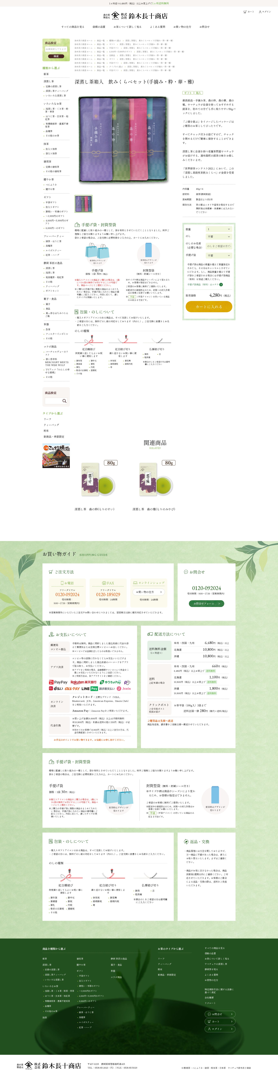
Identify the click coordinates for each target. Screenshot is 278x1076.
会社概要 (209, 997)
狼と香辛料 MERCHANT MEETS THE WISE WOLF (57, 361)
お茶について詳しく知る (127, 27)
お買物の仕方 (211, 980)
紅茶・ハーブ (52, 254)
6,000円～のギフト (55, 228)
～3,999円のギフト (55, 216)
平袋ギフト (51, 202)
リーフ (47, 419)
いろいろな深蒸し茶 (56, 95)
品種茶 (49, 131)
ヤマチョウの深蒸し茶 (216, 964)
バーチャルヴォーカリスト (56, 353)
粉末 (46, 431)
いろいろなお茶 (53, 103)
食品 (48, 308)
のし (188, 236)
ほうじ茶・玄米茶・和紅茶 (56, 118)
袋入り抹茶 (51, 153)
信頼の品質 (99, 27)
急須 (48, 329)
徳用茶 (47, 161)
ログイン (217, 1029)
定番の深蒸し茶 (53, 86)
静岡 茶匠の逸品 (53, 263)
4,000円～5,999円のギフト (56, 222)
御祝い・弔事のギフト (57, 211)
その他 (49, 281)
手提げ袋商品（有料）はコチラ (203, 284)
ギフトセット (52, 290)
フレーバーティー (54, 236)
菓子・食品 (50, 299)
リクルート (210, 1003)
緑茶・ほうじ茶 (53, 241)
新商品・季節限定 (54, 436)
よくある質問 (157, 27)
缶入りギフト (52, 207)
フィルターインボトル (57, 333)
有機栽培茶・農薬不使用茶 (56, 125)
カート (216, 1021)
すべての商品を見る (72, 27)
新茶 (46, 74)
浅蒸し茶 (50, 272)
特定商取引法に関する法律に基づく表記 (219, 991)
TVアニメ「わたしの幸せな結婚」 (57, 371)
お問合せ (204, 27)
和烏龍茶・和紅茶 (55, 277)
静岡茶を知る (211, 969)
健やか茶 (49, 179)
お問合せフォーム (204, 603)
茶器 (46, 324)
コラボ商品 (50, 346)
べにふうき (51, 184)
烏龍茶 (49, 245)
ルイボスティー (53, 250)
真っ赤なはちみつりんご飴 (56, 314)
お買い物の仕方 (182, 27)
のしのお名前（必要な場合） (195, 245)
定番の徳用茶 (52, 166)
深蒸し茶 (49, 81)
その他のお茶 (52, 135)
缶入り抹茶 (51, 148)
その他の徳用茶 (53, 171)
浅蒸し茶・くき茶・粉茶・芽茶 (56, 110)
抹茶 (46, 144)
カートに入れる (208, 306)
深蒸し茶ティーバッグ (57, 90)
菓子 (48, 304)
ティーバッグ (52, 286)
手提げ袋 (191, 255)
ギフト (47, 197)
